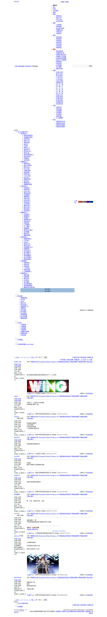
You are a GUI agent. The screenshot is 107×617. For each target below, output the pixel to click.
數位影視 (27, 209)
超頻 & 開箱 (28, 165)
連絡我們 (88, 611)
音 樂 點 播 (59, 98)
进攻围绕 (17, 494)
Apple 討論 (27, 175)
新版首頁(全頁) (60, 121)
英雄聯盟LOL (28, 247)
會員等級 (59, 109)
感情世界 (27, 189)
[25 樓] (29, 491)
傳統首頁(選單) (60, 126)
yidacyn (16, 536)
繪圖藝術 (27, 216)
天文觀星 (27, 203)
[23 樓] (29, 453)
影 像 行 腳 (59, 72)
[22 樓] (29, 434)
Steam (26, 242)
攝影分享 (27, 205)
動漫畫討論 (28, 219)
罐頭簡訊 (59, 47)
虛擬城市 (27, 262)
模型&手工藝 (28, 230)
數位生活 (27, 167)
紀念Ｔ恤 (59, 19)
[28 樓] (29, 574)
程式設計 (26, 180)
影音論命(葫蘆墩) (61, 58)
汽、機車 (27, 226)
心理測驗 (27, 224)
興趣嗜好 (24, 212)
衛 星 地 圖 (59, 100)
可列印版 (63, 359)
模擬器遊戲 (28, 259)
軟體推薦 (27, 172)
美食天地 (27, 221)
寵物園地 (26, 228)
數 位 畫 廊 (59, 75)
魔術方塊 (26, 233)
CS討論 (26, 240)
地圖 (88, 201)
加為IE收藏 (70, 359)
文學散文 (27, 214)
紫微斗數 (27, 142)
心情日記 (26, 280)
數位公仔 (59, 17)
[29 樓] (29, 595)
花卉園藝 (26, 231)
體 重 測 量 (59, 96)
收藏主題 (76, 359)
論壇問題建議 (28, 285)
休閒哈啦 (27, 187)
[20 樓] (29, 393)
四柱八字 (27, 140)
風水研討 (27, 149)
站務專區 (24, 273)
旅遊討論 (27, 202)
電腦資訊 (24, 161)
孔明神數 (59, 65)
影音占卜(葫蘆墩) (61, 60)
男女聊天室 (59, 103)
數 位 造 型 (59, 74)
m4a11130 (17, 437)
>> (34, 357)
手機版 (80, 201)
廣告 (54, 23)
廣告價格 (59, 26)
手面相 (26, 146)
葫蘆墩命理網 (28, 137)
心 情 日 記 (59, 77)
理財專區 (26, 223)
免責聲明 (58, 611)
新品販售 (26, 266)
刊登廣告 (59, 24)
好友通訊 (59, 45)
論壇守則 (59, 107)
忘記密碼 (55, 10)
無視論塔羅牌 (29, 154)
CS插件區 (23, 324)
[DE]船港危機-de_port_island (25, 344)
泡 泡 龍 (59, 89)
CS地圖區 (23, 328)
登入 (54, 7)
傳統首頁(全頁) (60, 123)
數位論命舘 (59, 51)
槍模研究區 (23, 333)
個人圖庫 (26, 282)
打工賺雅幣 (59, 118)
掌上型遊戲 (28, 257)
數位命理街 (59, 68)
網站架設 (27, 182)
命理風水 (24, 133)
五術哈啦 (27, 160)
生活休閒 (24, 186)
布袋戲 (26, 217)
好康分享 (26, 264)
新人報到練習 (28, 283)
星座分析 (59, 63)
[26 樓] (29, 511)
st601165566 (17, 577)
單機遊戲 (27, 248)
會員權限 (59, 110)
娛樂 (54, 70)
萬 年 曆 (59, 93)
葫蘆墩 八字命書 (61, 56)
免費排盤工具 (60, 52)
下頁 (32, 357)
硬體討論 (27, 163)
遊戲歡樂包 (28, 238)
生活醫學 (27, 195)
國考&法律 (27, 193)
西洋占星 (26, 153)
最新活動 (59, 116)
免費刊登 (59, 31)
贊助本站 (59, 16)
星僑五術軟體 (28, 135)
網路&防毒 (27, 179)
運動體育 (27, 196)
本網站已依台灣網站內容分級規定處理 (73, 611)
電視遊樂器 (28, 255)
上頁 (17, 357)
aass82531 (17, 475)
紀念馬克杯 (59, 21)
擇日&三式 (27, 151)
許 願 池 (59, 91)
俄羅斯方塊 (59, 82)
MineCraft (27, 243)
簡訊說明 (59, 37)
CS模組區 (23, 326)
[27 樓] (29, 533)
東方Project (27, 245)
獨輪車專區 (27, 235)
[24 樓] (29, 472)
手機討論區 (27, 170)
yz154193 (16, 456)
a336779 (16, 416)
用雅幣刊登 (59, 30)
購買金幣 (59, 38)
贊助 (54, 14)
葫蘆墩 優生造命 (61, 54)
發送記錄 (59, 44)
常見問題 (59, 114)
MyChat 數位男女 (23, 131)
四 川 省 (59, 84)
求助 (54, 105)
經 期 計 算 (59, 95)
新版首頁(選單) (60, 125)
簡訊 (54, 35)
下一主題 (89, 359)
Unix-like (26, 177)
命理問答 (27, 139)
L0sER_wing (17, 361)
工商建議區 (28, 271)
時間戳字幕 (59, 102)
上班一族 (27, 191)
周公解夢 (59, 67)
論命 (54, 49)
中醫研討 (26, 158)
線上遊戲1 (27, 252)
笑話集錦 (27, 210)
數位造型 (26, 278)
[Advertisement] (84, 352)
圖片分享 (27, 207)
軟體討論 (27, 174)
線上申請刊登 (60, 28)
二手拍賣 (27, 268)
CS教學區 (23, 329)
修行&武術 (27, 156)
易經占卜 (27, 147)
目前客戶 (59, 33)
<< (15, 357)
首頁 (54, 119)
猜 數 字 (59, 86)
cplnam (16, 396)
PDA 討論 (27, 168)
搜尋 (54, 12)
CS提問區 (23, 335)
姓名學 (26, 144)
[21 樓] (29, 414)
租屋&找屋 (27, 269)
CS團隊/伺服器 (24, 331)
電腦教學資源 (28, 184)
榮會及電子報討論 (29, 287)
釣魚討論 (27, 200)
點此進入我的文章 (32, 529)
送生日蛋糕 (59, 81)
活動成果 (26, 276)
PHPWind (22, 609)
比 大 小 (59, 88)
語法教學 (59, 112)
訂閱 (84, 201)
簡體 (91, 201)
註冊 (54, 9)
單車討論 (27, 198)
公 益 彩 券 (59, 79)
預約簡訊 (59, 42)
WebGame (27, 250)
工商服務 (23, 261)
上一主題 (83, 359)
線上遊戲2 (27, 254)
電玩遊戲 (24, 237)
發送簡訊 (59, 40)
